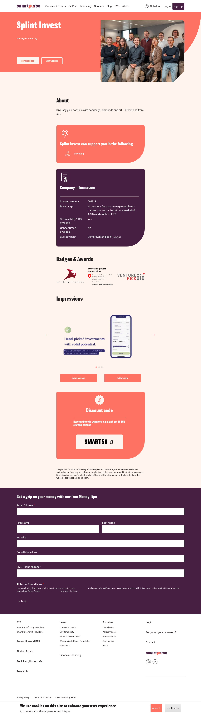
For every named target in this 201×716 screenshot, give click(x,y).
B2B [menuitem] (117, 6)
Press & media (109, 636)
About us (108, 622)
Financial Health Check (70, 636)
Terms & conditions (31, 584)
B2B (19, 622)
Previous (48, 334)
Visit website (52, 61)
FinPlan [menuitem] (73, 6)
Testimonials (108, 641)
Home (149, 652)
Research (22, 671)
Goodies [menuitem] (99, 6)
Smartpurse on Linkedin (155, 662)
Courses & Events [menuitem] (55, 6)
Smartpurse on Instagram (148, 662)
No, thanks (173, 708)
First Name (23, 522)
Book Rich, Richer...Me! (30, 661)
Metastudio (65, 645)
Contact (150, 642)
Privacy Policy (81, 588)
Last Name (108, 522)
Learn (63, 622)
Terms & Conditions (42, 697)
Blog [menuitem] (109, 6)
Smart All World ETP (28, 641)
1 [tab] (95, 366)
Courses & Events (68, 627)
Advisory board (110, 632)
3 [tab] (101, 366)
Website (21, 537)
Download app (27, 61)
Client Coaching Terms (65, 697)
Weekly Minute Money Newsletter (75, 641)
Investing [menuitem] (85, 6)
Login (149, 622)
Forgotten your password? (161, 632)
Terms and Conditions (50, 591)
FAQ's (105, 645)
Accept (156, 708)
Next (153, 334)
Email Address (25, 505)
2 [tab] (98, 366)
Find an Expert (25, 651)
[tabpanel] (100, 334)
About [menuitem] (125, 6)
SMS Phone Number (28, 566)
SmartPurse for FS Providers (30, 632)
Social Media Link (27, 552)
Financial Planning (70, 655)
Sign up (178, 6)
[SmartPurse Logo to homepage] (29, 6)
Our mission (108, 627)
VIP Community (67, 632)
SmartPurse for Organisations (30, 627)
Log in (168, 6)
